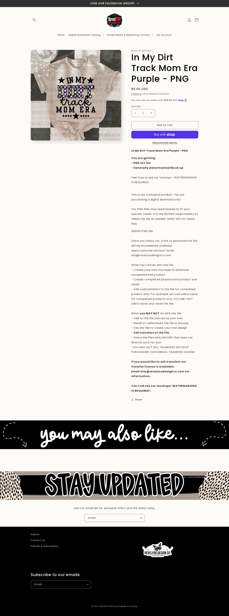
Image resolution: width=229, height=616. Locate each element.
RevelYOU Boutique (109, 606)
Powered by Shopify (127, 606)
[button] (34, 20)
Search (35, 534)
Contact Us (38, 540)
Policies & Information (45, 546)
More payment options (165, 142)
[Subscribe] (141, 518)
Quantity (136, 106)
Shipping (136, 93)
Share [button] (138, 399)
